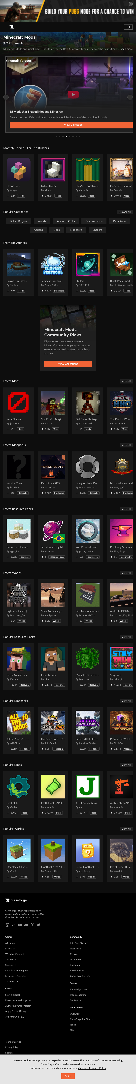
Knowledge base (78, 989)
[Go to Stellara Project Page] (87, 272)
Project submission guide (18, 1000)
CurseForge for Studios (81, 1019)
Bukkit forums (77, 970)
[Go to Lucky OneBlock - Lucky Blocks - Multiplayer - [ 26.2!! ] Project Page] (87, 858)
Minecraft (10, 949)
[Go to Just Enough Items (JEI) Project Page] (87, 794)
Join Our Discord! (79, 943)
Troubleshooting (78, 995)
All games (10, 943)
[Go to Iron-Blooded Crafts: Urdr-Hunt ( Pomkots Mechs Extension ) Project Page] (87, 538)
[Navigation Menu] (5, 27)
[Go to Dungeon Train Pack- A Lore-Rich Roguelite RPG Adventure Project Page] (87, 474)
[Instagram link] (7, 925)
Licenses (9, 1053)
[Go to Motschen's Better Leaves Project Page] (87, 666)
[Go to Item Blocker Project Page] (18, 410)
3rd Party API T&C (14, 1017)
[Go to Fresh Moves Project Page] (53, 666)
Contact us (75, 1000)
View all (126, 381)
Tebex (73, 1025)
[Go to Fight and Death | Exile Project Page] (18, 602)
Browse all (125, 211)
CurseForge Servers (80, 976)
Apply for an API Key (15, 1011)
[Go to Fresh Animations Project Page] (18, 666)
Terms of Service (13, 1042)
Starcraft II (10, 965)
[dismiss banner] (131, 4)
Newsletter (75, 960)
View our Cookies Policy (92, 1068)
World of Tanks (13, 981)
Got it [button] (68, 1076)
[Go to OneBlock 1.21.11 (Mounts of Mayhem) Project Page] (53, 858)
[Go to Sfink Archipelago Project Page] (53, 602)
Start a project (12, 995)
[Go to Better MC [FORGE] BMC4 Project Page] (87, 730)
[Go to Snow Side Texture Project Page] (18, 538)
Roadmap (75, 965)
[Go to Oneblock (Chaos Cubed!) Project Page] (18, 858)
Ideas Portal (76, 949)
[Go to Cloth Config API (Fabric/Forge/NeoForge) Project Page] (53, 794)
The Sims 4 (11, 960)
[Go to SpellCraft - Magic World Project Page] (53, 410)
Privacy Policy (11, 1047)
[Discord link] (26, 925)
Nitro (72, 1030)
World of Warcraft (14, 954)
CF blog (74, 954)
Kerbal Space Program (16, 970)
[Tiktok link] (14, 925)
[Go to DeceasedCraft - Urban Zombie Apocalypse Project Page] (53, 730)
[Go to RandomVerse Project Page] (18, 474)
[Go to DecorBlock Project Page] (18, 177)
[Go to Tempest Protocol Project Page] (53, 272)
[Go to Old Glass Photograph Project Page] (87, 410)
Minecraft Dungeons (15, 976)
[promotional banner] (68, 11)
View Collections (68, 364)
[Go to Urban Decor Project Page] (53, 177)
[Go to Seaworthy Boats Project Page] (18, 272)
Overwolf (74, 1014)
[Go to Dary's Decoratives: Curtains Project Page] (87, 177)
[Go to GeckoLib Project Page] (18, 794)
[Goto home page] (12, 27)
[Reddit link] (39, 925)
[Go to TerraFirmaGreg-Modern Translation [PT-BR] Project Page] (53, 538)
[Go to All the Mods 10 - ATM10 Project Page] (18, 730)
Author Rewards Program (18, 1006)
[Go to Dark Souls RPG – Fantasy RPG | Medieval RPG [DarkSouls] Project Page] (53, 474)
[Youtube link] (20, 925)
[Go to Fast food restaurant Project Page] (87, 602)
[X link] (32, 925)
